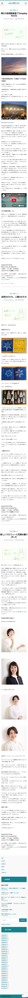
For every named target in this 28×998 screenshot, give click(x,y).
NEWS (2, 866)
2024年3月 (3, 944)
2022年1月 (3, 980)
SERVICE (3, 864)
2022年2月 (3, 979)
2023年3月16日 (20, 540)
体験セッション (14, 277)
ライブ (9, 283)
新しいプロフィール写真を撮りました (14, 535)
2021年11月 (4, 984)
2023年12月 (4, 949)
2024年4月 (3, 942)
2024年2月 (3, 946)
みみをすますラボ (7, 996)
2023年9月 (3, 955)
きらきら (7, 383)
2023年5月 (3, 959)
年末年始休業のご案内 (6, 909)
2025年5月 (3, 935)
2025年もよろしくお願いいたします (10, 892)
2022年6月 (3, 971)
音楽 (12, 283)
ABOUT (3, 861)
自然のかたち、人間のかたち (14, 296)
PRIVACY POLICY (5, 924)
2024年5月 (3, 940)
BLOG (11, 10)
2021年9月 (3, 988)
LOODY (16, 607)
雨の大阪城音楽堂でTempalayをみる (14, 14)
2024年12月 (4, 938)
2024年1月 (3, 948)
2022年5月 (3, 973)
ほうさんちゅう (10, 407)
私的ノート (15, 10)
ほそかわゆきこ (10, 18)
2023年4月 (3, 960)
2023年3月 (3, 962)
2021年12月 (4, 982)
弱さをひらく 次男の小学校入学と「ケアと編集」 (13, 888)
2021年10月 (4, 986)
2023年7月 (3, 957)
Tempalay (11, 122)
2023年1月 (3, 964)
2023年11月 (4, 951)
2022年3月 (3, 977)
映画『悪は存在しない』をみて (8, 914)
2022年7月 (3, 970)
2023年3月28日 (20, 18)
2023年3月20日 (20, 300)
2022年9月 (3, 968)
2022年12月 (4, 966)
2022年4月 (3, 975)
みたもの (5, 283)
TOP (2, 858)
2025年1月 (3, 937)
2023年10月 (4, 953)
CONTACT (3, 872)
